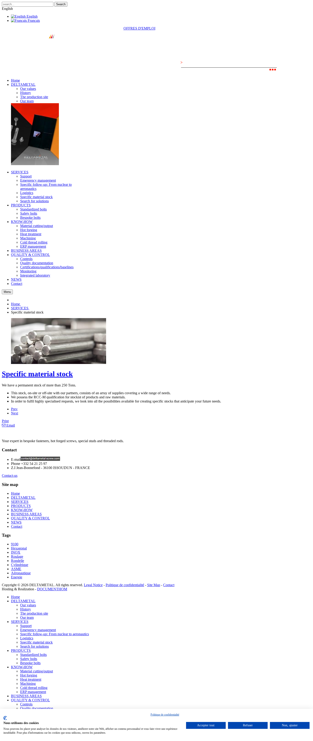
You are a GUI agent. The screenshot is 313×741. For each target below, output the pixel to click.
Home (15, 493)
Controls (26, 259)
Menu (7, 292)
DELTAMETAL (23, 498)
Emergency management (38, 180)
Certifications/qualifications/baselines (47, 267)
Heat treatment (30, 234)
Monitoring (28, 271)
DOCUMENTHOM (52, 589)
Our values (28, 89)
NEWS (16, 522)
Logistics (26, 193)
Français (33, 20)
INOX (15, 552)
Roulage (17, 556)
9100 (14, 544)
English (32, 16)
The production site (34, 97)
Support (26, 176)
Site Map (153, 585)
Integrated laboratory (35, 275)
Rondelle (17, 561)
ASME (16, 569)
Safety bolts (28, 213)
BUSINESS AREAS (26, 514)
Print (5, 421)
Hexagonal (19, 548)
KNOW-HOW (22, 510)
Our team (27, 101)
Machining (28, 238)
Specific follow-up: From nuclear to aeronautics (54, 634)
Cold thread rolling (33, 242)
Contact (16, 526)
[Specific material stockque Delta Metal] (58, 363)
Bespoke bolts (30, 217)
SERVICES (19, 502)
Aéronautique (21, 573)
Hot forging (28, 230)
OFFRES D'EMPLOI (139, 28)
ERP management (33, 246)
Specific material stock (36, 197)
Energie (16, 577)
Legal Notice (93, 585)
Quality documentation (36, 263)
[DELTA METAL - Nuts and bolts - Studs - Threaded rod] (38, 50)
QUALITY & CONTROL (30, 518)
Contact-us (9, 475)
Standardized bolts (33, 209)
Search (61, 4)
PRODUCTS (21, 506)
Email (10, 425)
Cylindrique (19, 565)
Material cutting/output (36, 226)
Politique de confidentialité (125, 585)
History (25, 93)
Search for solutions (34, 201)
